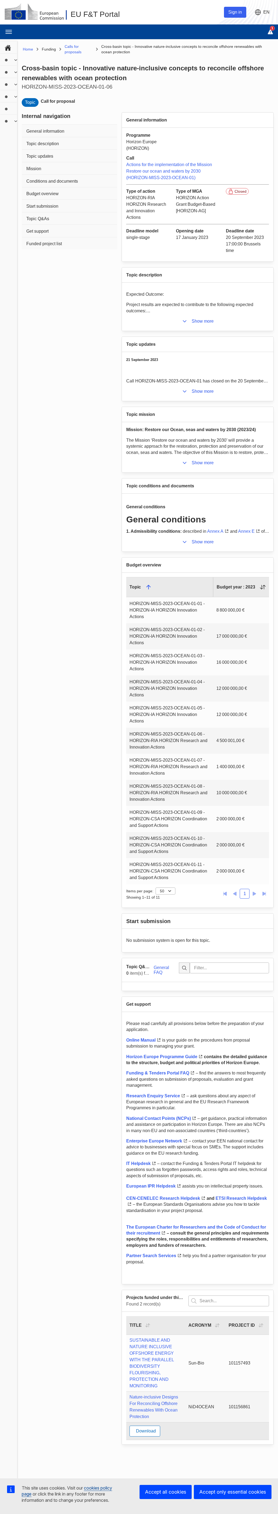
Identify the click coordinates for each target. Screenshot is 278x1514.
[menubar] (8, 83)
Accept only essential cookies (232, 1492)
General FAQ (161, 970)
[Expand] (16, 60)
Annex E (246, 531)
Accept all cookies (165, 1492)
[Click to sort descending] (148, 587)
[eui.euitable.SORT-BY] (148, 1325)
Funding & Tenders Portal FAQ (157, 1073)
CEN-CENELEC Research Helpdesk (163, 1198)
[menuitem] (8, 47)
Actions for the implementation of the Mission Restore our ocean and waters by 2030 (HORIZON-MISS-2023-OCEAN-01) (169, 171)
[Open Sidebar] (8, 31)
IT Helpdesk (138, 1163)
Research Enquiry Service (153, 1096)
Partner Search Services (151, 1255)
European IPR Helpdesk (151, 1186)
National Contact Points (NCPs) (158, 1118)
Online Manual (141, 1040)
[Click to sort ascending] (262, 587)
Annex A (215, 531)
